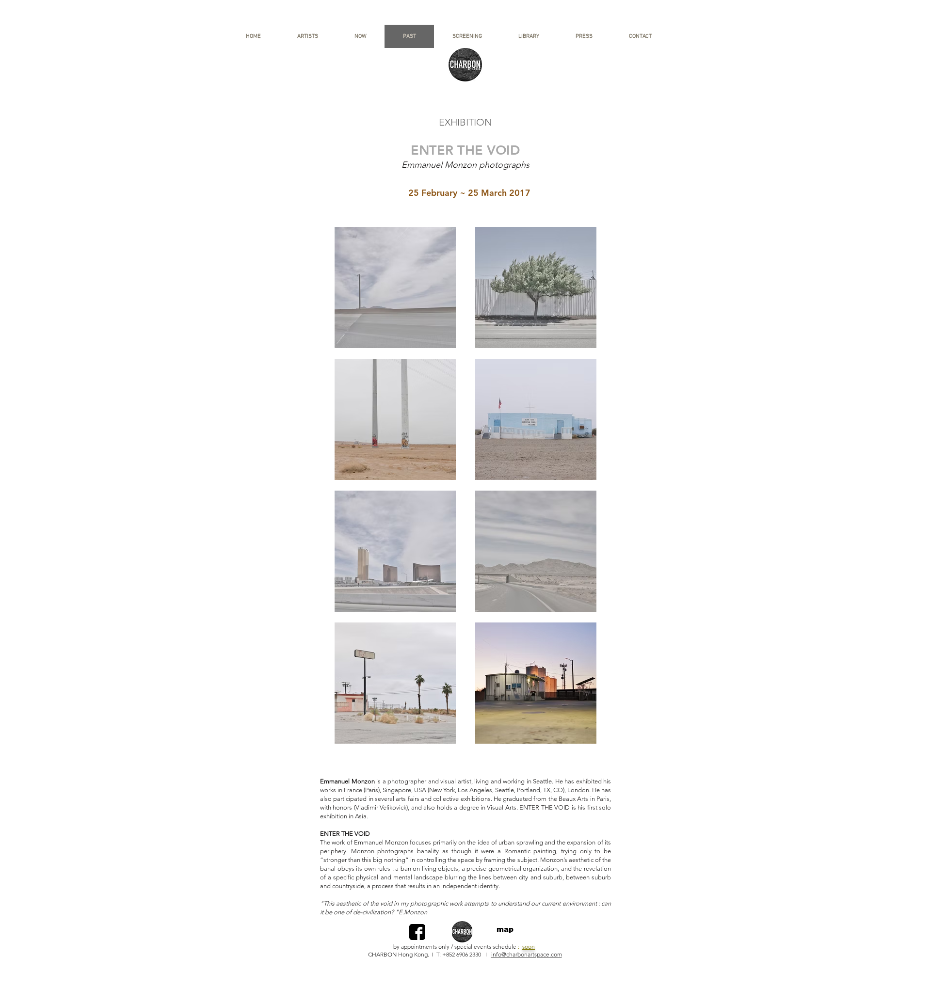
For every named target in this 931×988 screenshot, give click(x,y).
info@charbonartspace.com (526, 954)
